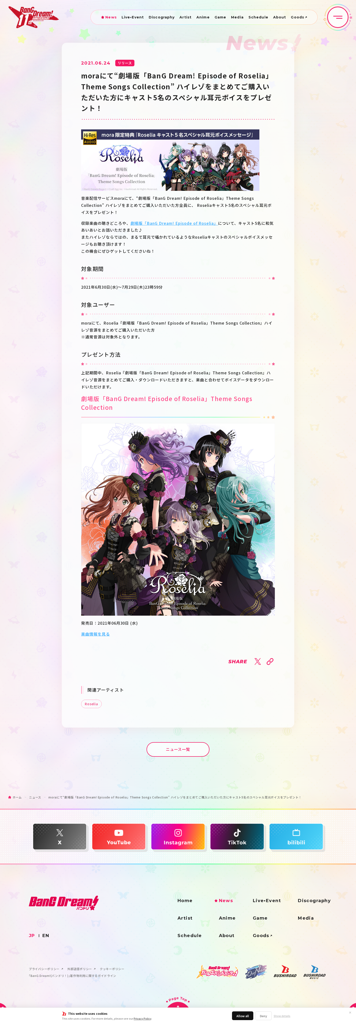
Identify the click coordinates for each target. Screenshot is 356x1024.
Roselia (91, 703)
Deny (263, 1016)
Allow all (242, 1016)
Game (220, 17)
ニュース (35, 797)
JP (32, 935)
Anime (203, 17)
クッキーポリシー (112, 968)
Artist (185, 17)
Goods (297, 17)
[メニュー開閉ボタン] (337, 17)
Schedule (258, 17)
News (110, 17)
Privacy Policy (142, 1018)
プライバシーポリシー (44, 968)
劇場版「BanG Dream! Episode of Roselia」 (174, 223)
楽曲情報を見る (95, 634)
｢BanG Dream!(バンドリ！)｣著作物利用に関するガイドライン (72, 975)
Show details (282, 1015)
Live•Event (133, 17)
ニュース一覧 (178, 749)
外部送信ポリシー (79, 968)
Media (237, 17)
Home (185, 900)
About (279, 17)
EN (45, 935)
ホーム (17, 797)
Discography (162, 17)
